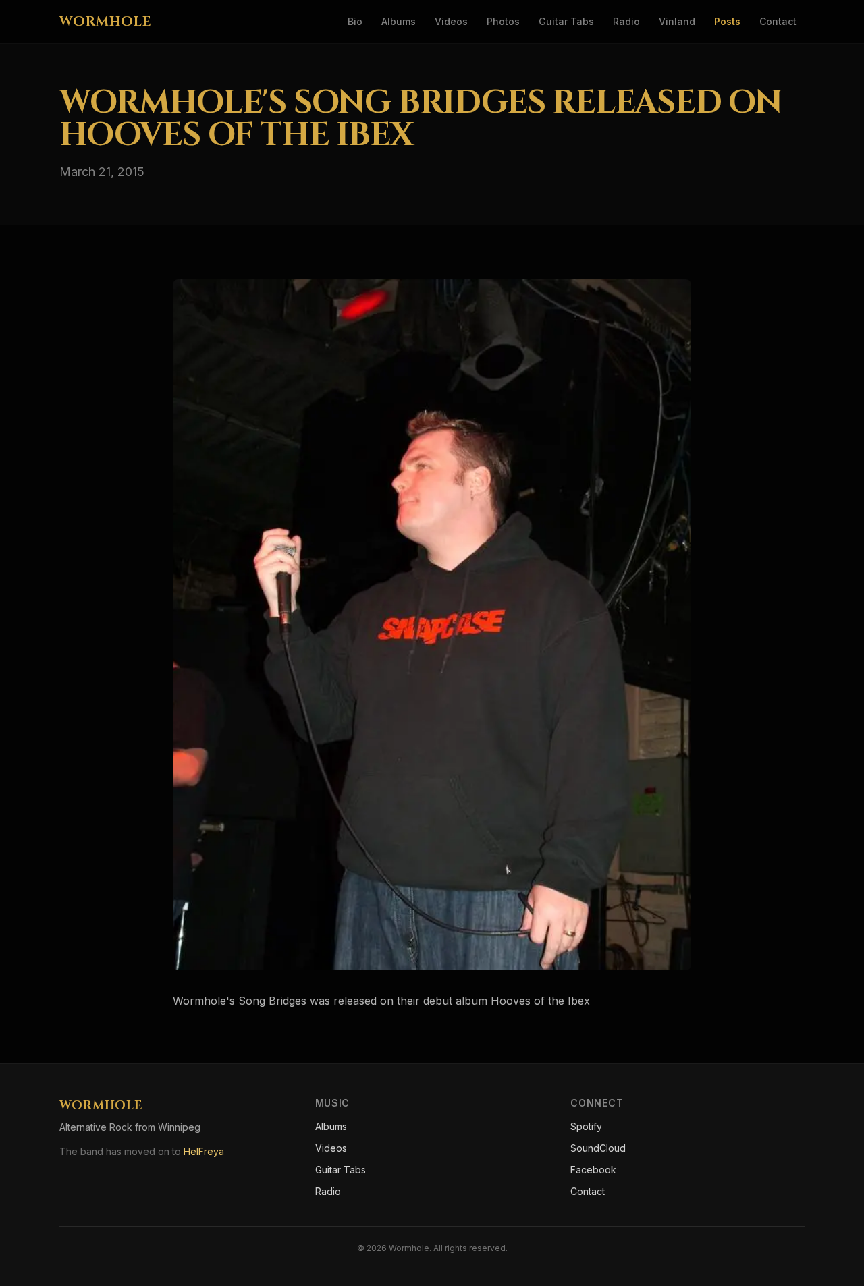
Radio (626, 21)
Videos (451, 21)
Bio (355, 21)
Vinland (677, 21)
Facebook (593, 1169)
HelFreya (204, 1151)
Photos (503, 21)
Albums (398, 21)
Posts (727, 21)
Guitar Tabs (566, 21)
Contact (777, 21)
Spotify (586, 1126)
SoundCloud (598, 1148)
